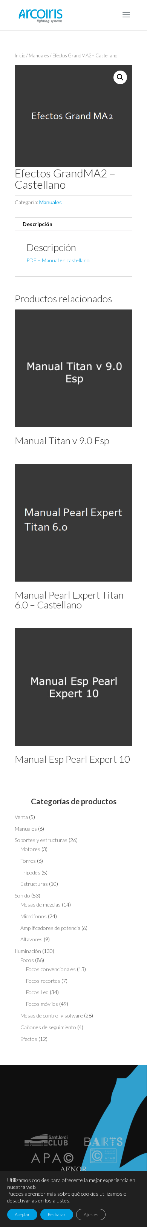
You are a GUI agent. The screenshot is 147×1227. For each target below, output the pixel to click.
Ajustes (91, 1214)
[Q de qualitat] (103, 1161)
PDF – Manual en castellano (58, 260)
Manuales (39, 55)
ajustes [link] (61, 1200)
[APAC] (52, 1161)
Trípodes (30, 872)
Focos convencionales (51, 969)
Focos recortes (43, 981)
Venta (21, 817)
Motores (30, 849)
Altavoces (31, 939)
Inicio (20, 55)
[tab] (73, 224)
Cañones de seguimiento (48, 1027)
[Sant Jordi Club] (46, 1144)
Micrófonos (33, 916)
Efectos (28, 1039)
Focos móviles (42, 1004)
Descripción (37, 224)
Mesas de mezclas (40, 904)
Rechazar (57, 1214)
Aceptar (22, 1214)
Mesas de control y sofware (51, 1015)
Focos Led (37, 992)
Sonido (22, 895)
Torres (28, 861)
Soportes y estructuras (41, 840)
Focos (27, 960)
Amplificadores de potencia (50, 928)
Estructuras (34, 884)
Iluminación (28, 951)
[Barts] (103, 1144)
